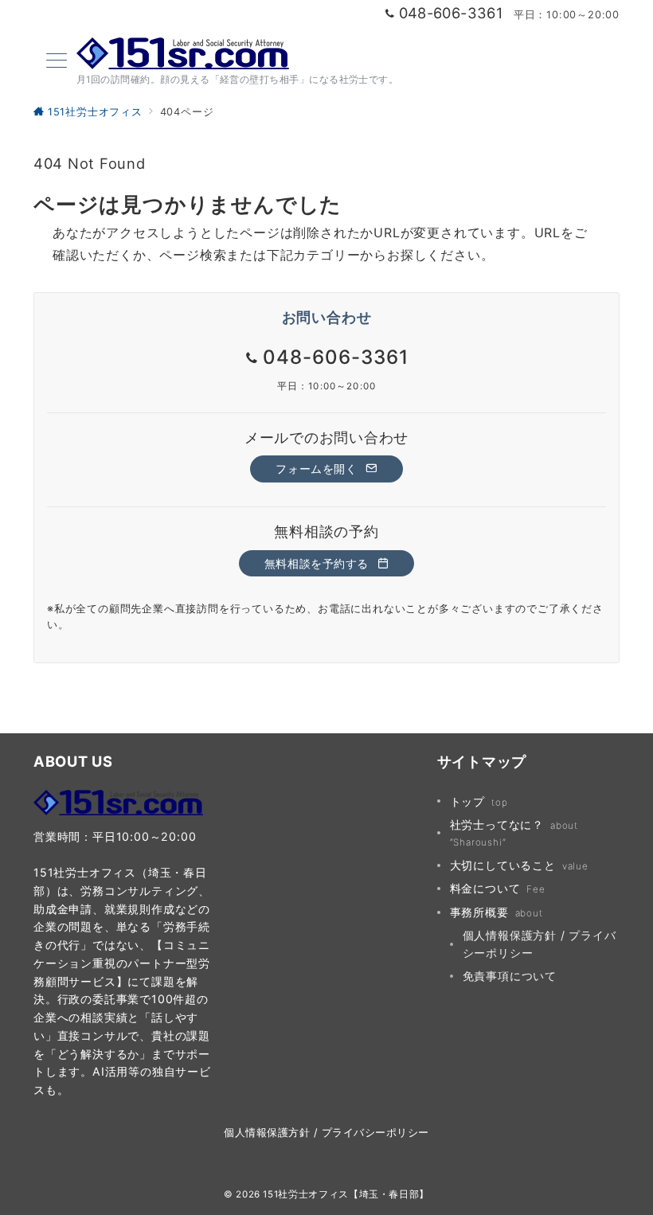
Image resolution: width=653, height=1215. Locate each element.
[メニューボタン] (56, 61)
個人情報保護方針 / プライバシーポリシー (539, 943)
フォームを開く (318, 468)
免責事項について (510, 976)
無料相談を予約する (318, 563)
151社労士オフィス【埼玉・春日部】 (346, 1194)
